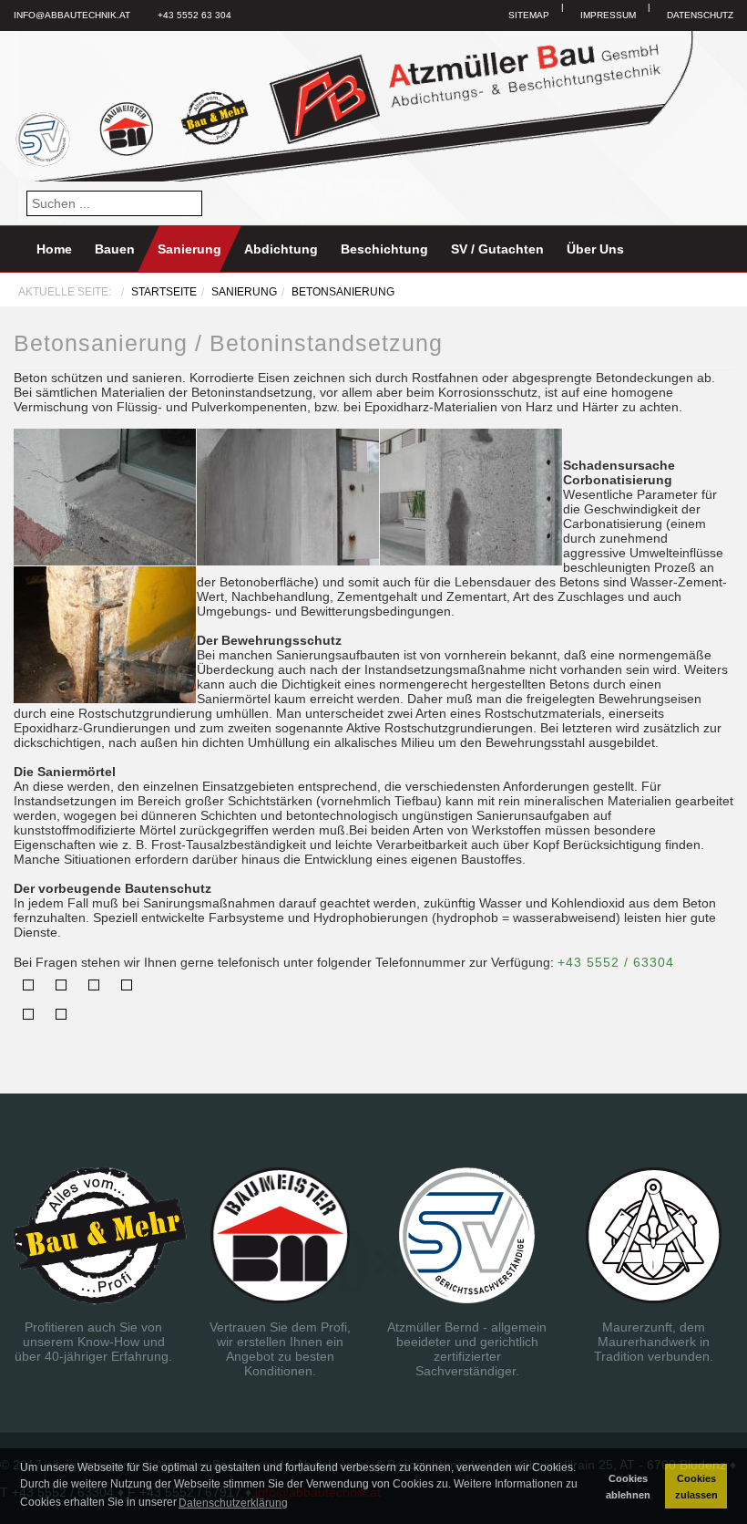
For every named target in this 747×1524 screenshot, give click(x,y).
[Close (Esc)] (28, 985)
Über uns (595, 249)
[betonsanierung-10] (288, 496)
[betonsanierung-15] (105, 634)
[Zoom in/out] (126, 985)
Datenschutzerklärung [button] (233, 1503)
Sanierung (189, 249)
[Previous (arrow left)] (28, 1014)
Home (54, 249)
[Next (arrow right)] (61, 1014)
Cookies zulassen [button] (696, 1486)
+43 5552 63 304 (194, 15)
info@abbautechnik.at (72, 15)
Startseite (164, 291)
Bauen (115, 249)
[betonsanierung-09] (471, 496)
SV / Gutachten (497, 249)
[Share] (61, 985)
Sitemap (528, 15)
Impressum (608, 15)
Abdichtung (281, 249)
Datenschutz (700, 15)
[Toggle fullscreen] (93, 985)
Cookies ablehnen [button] (628, 1486)
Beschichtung (384, 249)
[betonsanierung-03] (105, 496)
